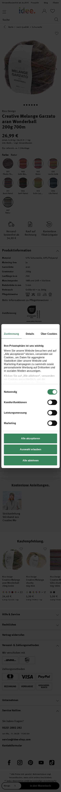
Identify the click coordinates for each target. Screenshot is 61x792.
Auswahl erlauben (30, 449)
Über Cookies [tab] (49, 333)
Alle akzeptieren (30, 438)
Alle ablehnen (31, 460)
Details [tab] (30, 333)
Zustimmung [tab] (11, 333)
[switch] (52, 402)
